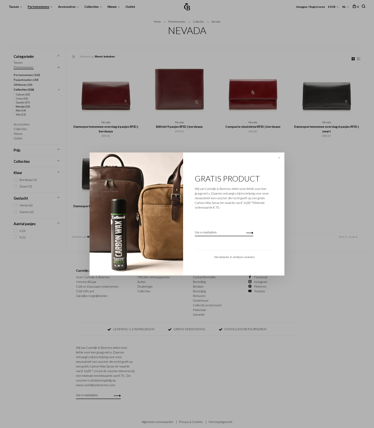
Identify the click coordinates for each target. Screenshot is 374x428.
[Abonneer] (248, 232)
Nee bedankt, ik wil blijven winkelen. (234, 257)
